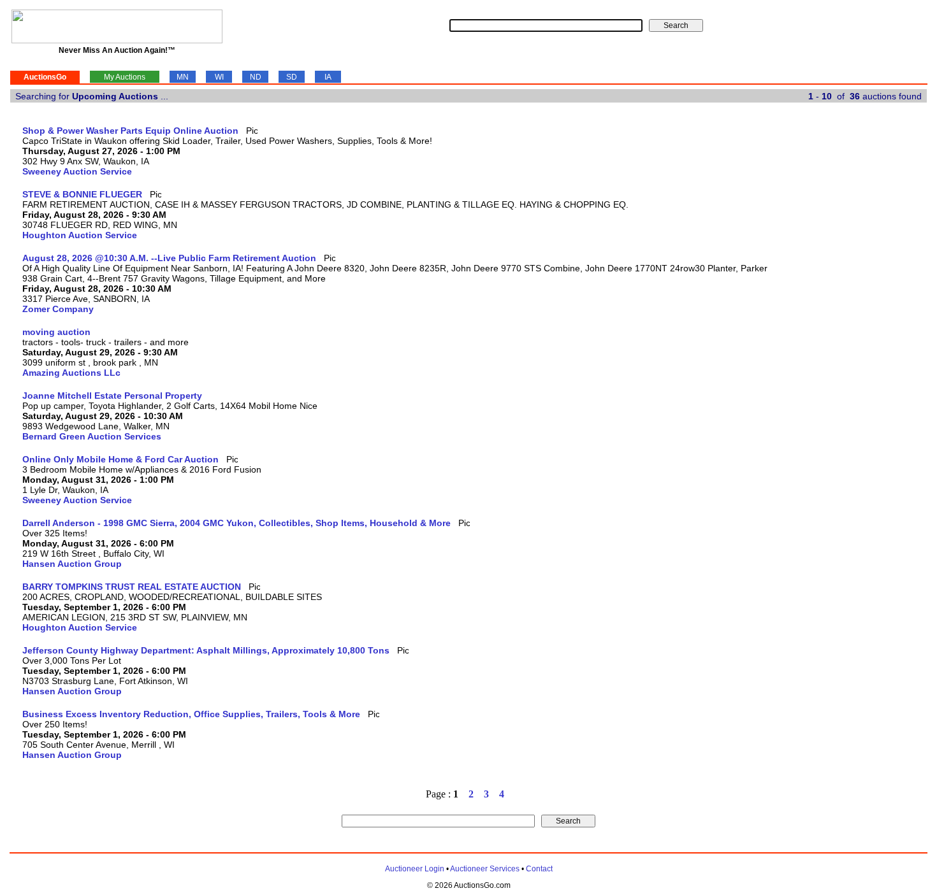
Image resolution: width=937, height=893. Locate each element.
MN (183, 77)
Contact (539, 868)
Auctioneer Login (414, 868)
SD (291, 77)
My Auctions (124, 77)
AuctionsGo (45, 77)
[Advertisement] (875, 316)
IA (327, 77)
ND (255, 77)
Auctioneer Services (484, 868)
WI (219, 77)
